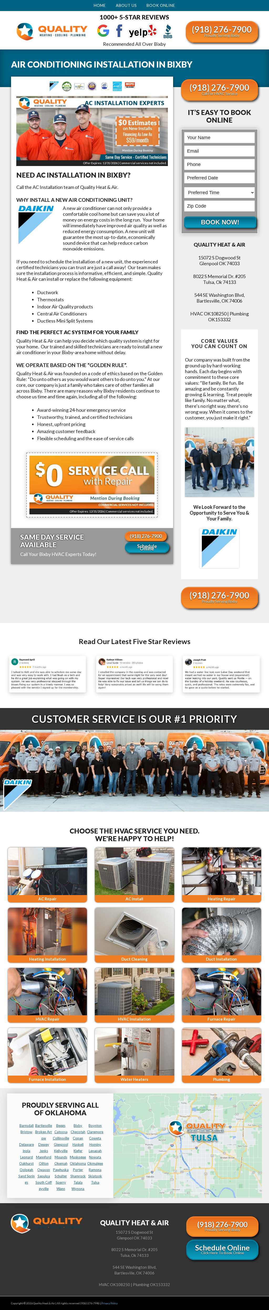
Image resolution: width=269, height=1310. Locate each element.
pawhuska (61, 1170)
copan (78, 1138)
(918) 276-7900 (222, 31)
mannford (43, 1157)
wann (60, 1189)
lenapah (95, 1151)
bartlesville (43, 1125)
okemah (61, 1163)
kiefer (78, 1151)
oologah (26, 1170)
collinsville (61, 1138)
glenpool (61, 1144)
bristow (26, 1132)
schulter (61, 1176)
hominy (95, 1144)
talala (78, 1182)
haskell (78, 1144)
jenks (43, 1151)
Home (100, 5)
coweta (95, 1138)
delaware (26, 1144)
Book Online (161, 5)
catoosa (61, 1132)
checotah (78, 1132)
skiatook (95, 1176)
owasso (43, 1170)
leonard (26, 1157)
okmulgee (95, 1163)
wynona (77, 1189)
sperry (61, 1182)
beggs (60, 1125)
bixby (78, 1125)
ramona (95, 1170)
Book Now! (220, 222)
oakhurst (26, 1163)
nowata (95, 1157)
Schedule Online (147, 547)
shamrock (78, 1176)
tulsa (95, 1182)
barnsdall (26, 1125)
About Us (126, 5)
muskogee (78, 1157)
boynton (95, 1125)
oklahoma (78, 1163)
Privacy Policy (109, 1303)
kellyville (61, 1151)
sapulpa (44, 1176)
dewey (43, 1144)
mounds (61, 1157)
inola (26, 1151)
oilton (44, 1163)
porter (78, 1170)
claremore (95, 1132)
